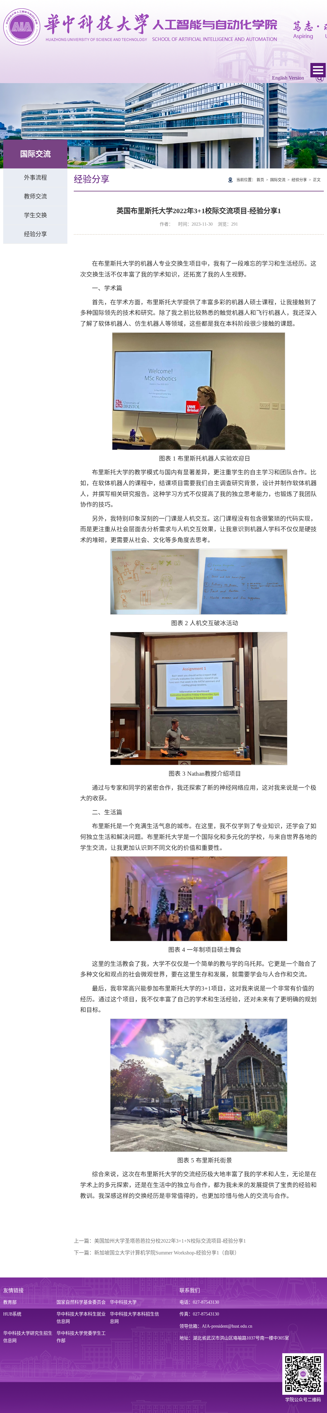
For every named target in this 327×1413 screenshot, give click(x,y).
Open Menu (318, 70)
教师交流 (35, 196)
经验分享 (35, 234)
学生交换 (35, 215)
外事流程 (35, 178)
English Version (288, 78)
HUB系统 (12, 1314)
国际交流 (277, 180)
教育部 (10, 1302)
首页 (260, 180)
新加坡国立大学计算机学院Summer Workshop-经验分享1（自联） (167, 1252)
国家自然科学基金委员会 (81, 1302)
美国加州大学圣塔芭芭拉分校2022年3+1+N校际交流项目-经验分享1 (170, 1241)
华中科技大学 (123, 1302)
